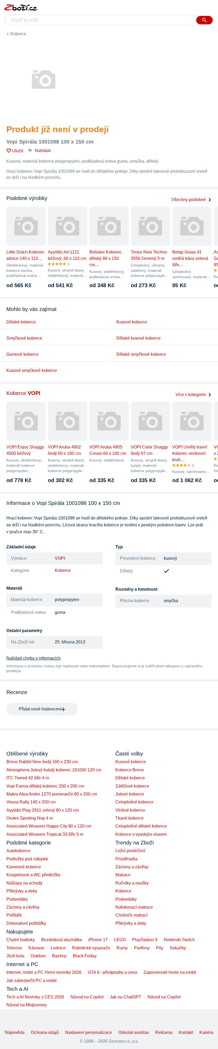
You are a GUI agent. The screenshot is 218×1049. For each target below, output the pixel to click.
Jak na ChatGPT (125, 997)
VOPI (60, 558)
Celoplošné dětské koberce (141, 826)
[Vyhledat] (204, 20)
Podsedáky (17, 899)
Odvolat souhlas (133, 1032)
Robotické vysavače (91, 948)
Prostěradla (126, 859)
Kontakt (186, 1032)
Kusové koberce (131, 322)
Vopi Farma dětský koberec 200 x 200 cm (45, 786)
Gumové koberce (22, 354)
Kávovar (36, 948)
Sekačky (178, 948)
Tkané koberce (129, 818)
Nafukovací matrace (134, 907)
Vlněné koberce (130, 810)
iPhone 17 (98, 939)
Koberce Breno (129, 770)
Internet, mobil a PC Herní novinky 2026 (43, 972)
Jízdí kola (15, 956)
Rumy (122, 948)
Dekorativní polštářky (26, 923)
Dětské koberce (21, 322)
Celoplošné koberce (134, 802)
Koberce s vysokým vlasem (141, 834)
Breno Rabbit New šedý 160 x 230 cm (42, 761)
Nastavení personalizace (88, 1032)
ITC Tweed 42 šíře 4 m (27, 778)
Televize (14, 948)
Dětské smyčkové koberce (141, 354)
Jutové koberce (129, 794)
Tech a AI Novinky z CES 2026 (35, 997)
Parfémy (142, 948)
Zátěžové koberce (132, 786)
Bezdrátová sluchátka (61, 939)
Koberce (18, 34)
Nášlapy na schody (24, 883)
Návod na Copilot (86, 997)
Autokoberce (18, 850)
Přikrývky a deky (21, 891)
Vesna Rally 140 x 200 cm (31, 802)
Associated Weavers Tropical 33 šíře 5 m (44, 834)
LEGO (120, 939)
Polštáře (14, 915)
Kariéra (206, 1032)
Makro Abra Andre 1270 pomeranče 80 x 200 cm (51, 794)
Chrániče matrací (131, 915)
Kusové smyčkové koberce (31, 370)
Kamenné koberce (23, 867)
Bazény (59, 956)
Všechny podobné (188, 199)
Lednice (58, 948)
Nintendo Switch (179, 939)
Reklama (163, 1032)
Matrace (123, 875)
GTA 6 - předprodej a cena (112, 972)
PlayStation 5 (144, 939)
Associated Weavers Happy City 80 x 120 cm (48, 826)
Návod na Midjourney (26, 1005)
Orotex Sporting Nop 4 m (29, 818)
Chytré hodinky (20, 939)
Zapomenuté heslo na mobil (170, 972)
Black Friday (85, 956)
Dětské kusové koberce (138, 338)
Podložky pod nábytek (27, 859)
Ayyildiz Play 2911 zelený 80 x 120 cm (42, 810)
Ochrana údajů (45, 1032)
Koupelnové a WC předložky (33, 875)
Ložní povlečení (130, 850)
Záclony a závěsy (22, 907)
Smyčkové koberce (24, 338)
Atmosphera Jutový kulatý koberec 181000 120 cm (53, 770)
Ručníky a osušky (132, 883)
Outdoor (38, 956)
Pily (159, 948)
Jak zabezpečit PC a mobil (31, 980)
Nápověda (14, 1032)
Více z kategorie (190, 394)
